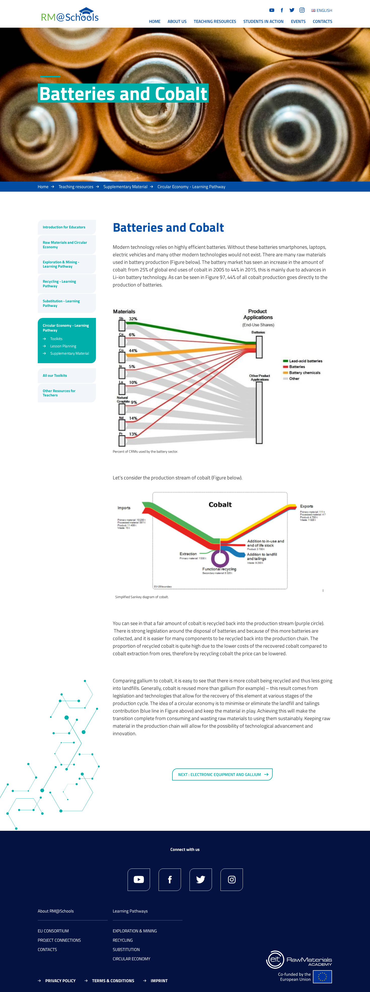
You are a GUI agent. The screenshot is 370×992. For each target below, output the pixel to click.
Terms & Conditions (113, 980)
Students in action (263, 21)
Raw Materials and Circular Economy (65, 244)
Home (154, 21)
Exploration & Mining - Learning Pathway (61, 264)
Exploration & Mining (135, 931)
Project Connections (59, 940)
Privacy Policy (60, 980)
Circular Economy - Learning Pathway (191, 186)
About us (177, 21)
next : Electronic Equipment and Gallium (219, 774)
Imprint (159, 980)
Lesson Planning (63, 346)
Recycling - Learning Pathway (59, 283)
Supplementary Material (125, 186)
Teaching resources (215, 21)
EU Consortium (53, 931)
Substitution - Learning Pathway (61, 303)
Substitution (126, 949)
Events (298, 21)
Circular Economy (131, 959)
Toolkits (56, 338)
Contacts (322, 21)
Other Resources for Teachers (59, 393)
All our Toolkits (55, 375)
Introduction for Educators (64, 227)
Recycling (123, 940)
